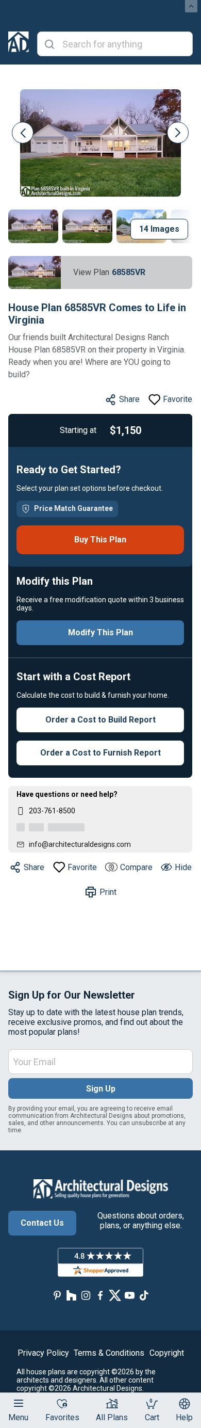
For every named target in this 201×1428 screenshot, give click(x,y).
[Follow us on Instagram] (86, 1295)
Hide (183, 867)
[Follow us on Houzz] (71, 1295)
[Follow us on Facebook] (100, 1295)
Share (129, 399)
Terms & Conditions (109, 1353)
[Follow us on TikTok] (144, 1295)
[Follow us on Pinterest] (57, 1295)
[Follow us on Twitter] (115, 1295)
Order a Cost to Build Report (100, 720)
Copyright (166, 1353)
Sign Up (100, 1089)
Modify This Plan (100, 632)
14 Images (159, 229)
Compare (136, 867)
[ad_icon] (18, 43)
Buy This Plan (100, 539)
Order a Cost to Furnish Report (100, 753)
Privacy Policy (43, 1353)
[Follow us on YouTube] (129, 1295)
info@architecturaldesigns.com (80, 844)
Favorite (177, 399)
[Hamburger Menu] (18, 1403)
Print (107, 892)
